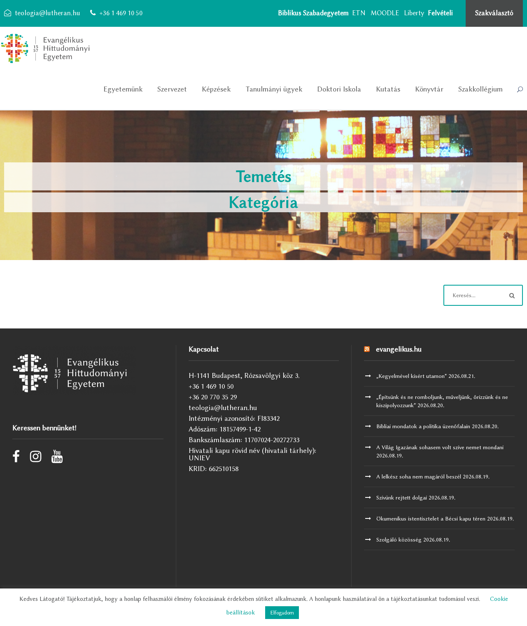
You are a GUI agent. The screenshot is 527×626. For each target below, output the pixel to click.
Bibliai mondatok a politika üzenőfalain (423, 426)
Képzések (216, 89)
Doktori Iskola (339, 89)
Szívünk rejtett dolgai (401, 497)
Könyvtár (429, 89)
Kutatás (388, 89)
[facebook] (16, 459)
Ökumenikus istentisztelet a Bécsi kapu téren (430, 518)
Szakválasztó (494, 13)
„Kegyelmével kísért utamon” (411, 376)
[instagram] (35, 459)
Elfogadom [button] (282, 613)
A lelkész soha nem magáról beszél (418, 476)
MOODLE (385, 13)
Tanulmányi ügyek (273, 89)
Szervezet (172, 89)
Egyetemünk (122, 89)
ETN (359, 13)
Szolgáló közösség (399, 539)
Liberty (414, 13)
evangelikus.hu (399, 349)
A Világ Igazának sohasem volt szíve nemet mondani (440, 447)
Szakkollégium (480, 89)
